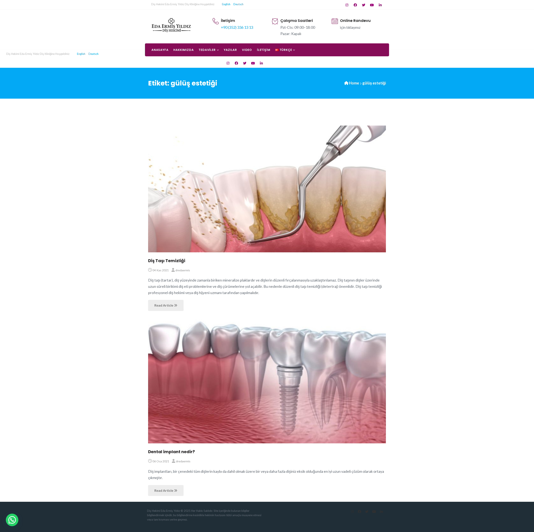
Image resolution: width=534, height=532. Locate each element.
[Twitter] (363, 5)
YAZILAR (230, 50)
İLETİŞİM (263, 50)
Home (354, 83)
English (227, 4)
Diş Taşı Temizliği (166, 261)
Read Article (164, 305)
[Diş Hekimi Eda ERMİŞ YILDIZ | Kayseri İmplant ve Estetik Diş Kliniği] (171, 25)
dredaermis (182, 270)
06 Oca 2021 (160, 461)
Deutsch (238, 4)
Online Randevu (355, 20)
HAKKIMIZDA (183, 50)
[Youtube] (371, 5)
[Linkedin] (380, 5)
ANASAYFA (159, 50)
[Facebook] (355, 5)
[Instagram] (346, 5)
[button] (12, 520)
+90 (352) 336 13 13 (237, 27)
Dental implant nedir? (171, 452)
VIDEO (247, 50)
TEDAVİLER (207, 50)
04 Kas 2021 (160, 270)
